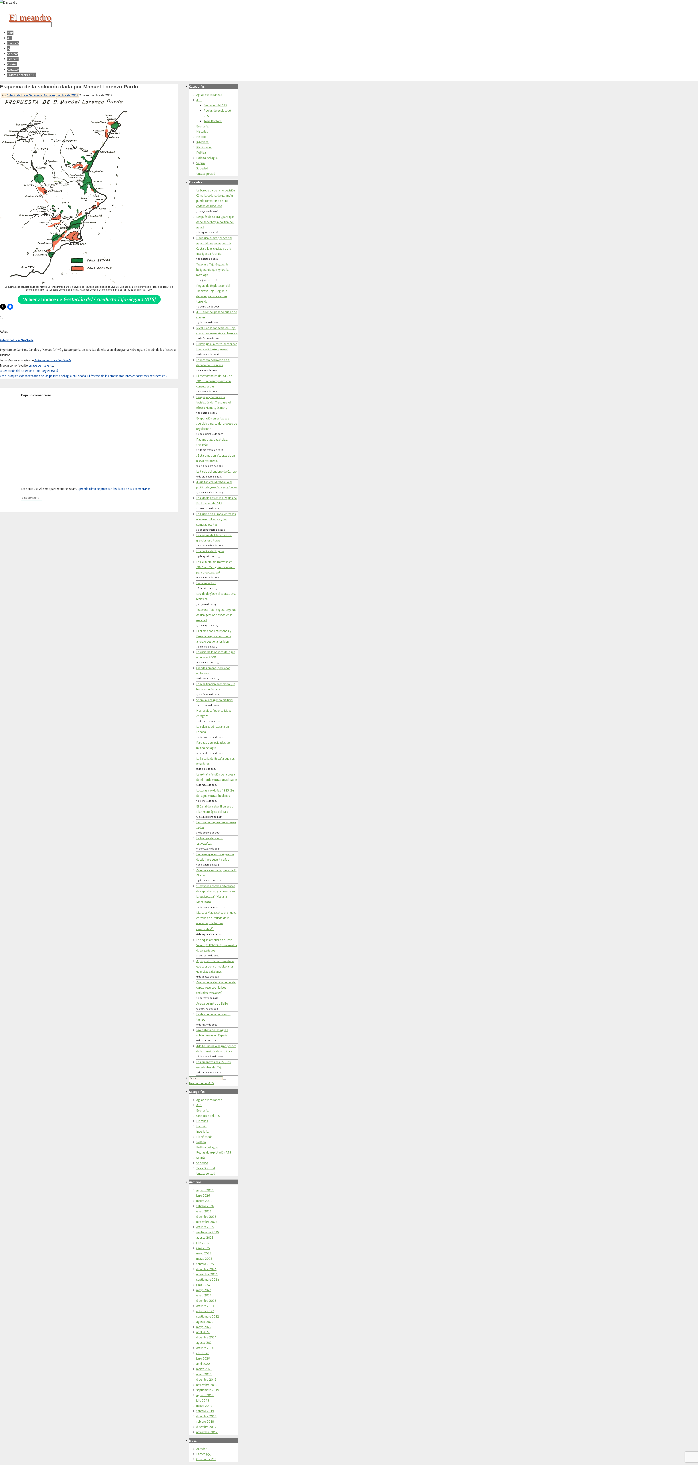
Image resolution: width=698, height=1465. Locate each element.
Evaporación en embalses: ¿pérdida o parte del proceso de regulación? (216, 423)
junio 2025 (203, 1248)
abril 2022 (203, 1332)
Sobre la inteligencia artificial (214, 700)
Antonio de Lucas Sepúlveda (25, 95)
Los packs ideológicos (210, 551)
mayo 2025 (203, 1253)
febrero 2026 (205, 1206)
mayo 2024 (203, 1290)
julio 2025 (202, 1242)
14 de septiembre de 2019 (61, 95)
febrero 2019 (205, 1411)
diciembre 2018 (206, 1416)
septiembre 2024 (207, 1279)
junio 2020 (203, 1358)
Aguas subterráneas (209, 94)
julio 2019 (202, 1400)
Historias (202, 131)
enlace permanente (41, 365)
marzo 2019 (204, 1405)
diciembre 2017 (206, 1426)
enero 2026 (204, 1211)
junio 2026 (203, 1195)
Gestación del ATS (215, 105)
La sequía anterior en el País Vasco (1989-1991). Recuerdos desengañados (216, 945)
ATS (199, 100)
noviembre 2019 (207, 1384)
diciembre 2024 (206, 1269)
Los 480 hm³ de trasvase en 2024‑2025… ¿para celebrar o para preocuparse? (215, 567)
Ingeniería (202, 142)
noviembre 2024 (207, 1274)
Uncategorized (205, 173)
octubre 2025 (205, 1227)
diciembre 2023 (206, 1300)
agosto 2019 (205, 1395)
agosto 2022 (205, 1321)
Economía (202, 126)
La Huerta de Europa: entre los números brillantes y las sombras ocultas (216, 519)
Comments (206, 1459)
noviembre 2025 (207, 1221)
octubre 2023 (205, 1306)
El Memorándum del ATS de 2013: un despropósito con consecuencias (214, 381)
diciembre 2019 (206, 1379)
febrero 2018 (205, 1421)
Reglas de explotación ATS (213, 1152)
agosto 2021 (205, 1342)
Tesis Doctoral (213, 121)
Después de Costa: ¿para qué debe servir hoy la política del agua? (215, 222)
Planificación (204, 147)
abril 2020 (203, 1363)
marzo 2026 (204, 1200)
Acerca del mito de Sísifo (212, 1003)
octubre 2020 (205, 1348)
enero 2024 (204, 1295)
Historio (201, 136)
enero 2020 (204, 1374)
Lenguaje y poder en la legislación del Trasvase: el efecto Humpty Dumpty (213, 402)
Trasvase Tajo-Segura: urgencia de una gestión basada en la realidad (216, 615)
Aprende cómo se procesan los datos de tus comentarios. (114, 488)
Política (201, 152)
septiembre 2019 (207, 1390)
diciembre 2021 (206, 1337)
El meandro (30, 17)
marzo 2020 (204, 1369)
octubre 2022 (205, 1311)
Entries (203, 1454)
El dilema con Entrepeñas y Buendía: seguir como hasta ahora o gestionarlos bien (213, 636)
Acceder (201, 1448)
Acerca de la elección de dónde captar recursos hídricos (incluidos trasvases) (216, 987)
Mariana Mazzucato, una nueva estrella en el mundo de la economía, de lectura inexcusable (216, 921)
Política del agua (207, 157)
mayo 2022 (203, 1327)
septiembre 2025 (207, 1232)
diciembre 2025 (206, 1216)
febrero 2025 (205, 1264)
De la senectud (206, 583)
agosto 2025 (205, 1237)
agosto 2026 (205, 1190)
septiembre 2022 (207, 1316)
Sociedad (202, 168)
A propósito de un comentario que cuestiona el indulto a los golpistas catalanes (215, 966)
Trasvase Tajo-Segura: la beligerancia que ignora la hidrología (212, 269)
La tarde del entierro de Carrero (216, 471)
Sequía (200, 163)
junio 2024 (203, 1284)
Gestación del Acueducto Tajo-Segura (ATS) (29, 370)
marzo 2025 (204, 1258)
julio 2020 (202, 1353)
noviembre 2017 (207, 1432)
